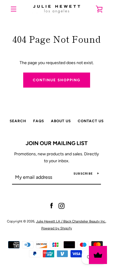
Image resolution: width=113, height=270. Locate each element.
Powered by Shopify (56, 228)
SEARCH (18, 121)
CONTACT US (91, 121)
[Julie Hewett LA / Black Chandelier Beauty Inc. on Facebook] (52, 205)
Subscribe (83, 173)
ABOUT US (61, 121)
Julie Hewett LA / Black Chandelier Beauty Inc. (71, 221)
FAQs (38, 121)
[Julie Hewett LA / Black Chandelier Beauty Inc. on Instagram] (61, 205)
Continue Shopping (56, 80)
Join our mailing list (57, 143)
